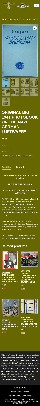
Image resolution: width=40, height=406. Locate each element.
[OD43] (16, 6)
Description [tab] (6, 167)
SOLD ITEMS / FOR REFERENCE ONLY (22, 19)
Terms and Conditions (20, 392)
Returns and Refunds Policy (20, 396)
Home (4, 19)
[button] (35, 28)
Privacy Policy (20, 388)
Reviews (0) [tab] (20, 167)
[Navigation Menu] (36, 6)
